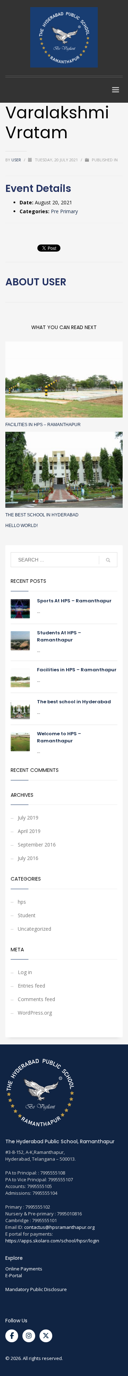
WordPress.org (35, 1012)
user (16, 159)
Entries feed (31, 985)
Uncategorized (34, 928)
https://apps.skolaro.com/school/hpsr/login (52, 1240)
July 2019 (28, 817)
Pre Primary (64, 211)
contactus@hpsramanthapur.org (59, 1227)
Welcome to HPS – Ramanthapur (59, 737)
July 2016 (28, 858)
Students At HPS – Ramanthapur (59, 636)
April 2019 (29, 831)
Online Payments (23, 1268)
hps (22, 901)
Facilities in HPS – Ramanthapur (43, 424)
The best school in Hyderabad (42, 514)
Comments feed (36, 999)
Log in (25, 972)
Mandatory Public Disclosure (36, 1289)
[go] (108, 560)
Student (27, 915)
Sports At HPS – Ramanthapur (74, 600)
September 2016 (37, 844)
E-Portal (13, 1275)
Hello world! (21, 525)
